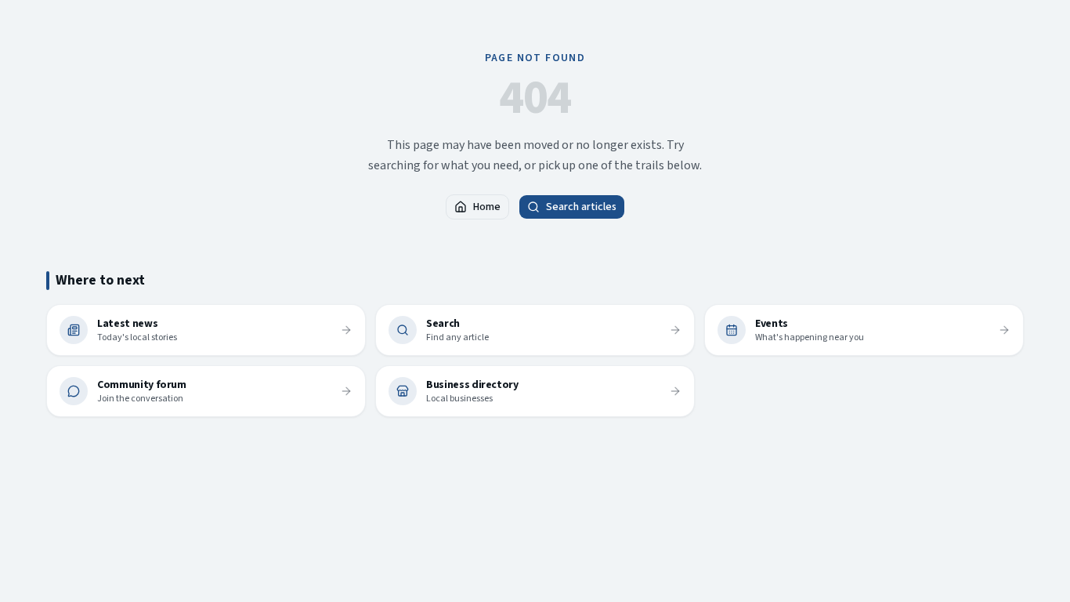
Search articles (581, 207)
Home (487, 207)
